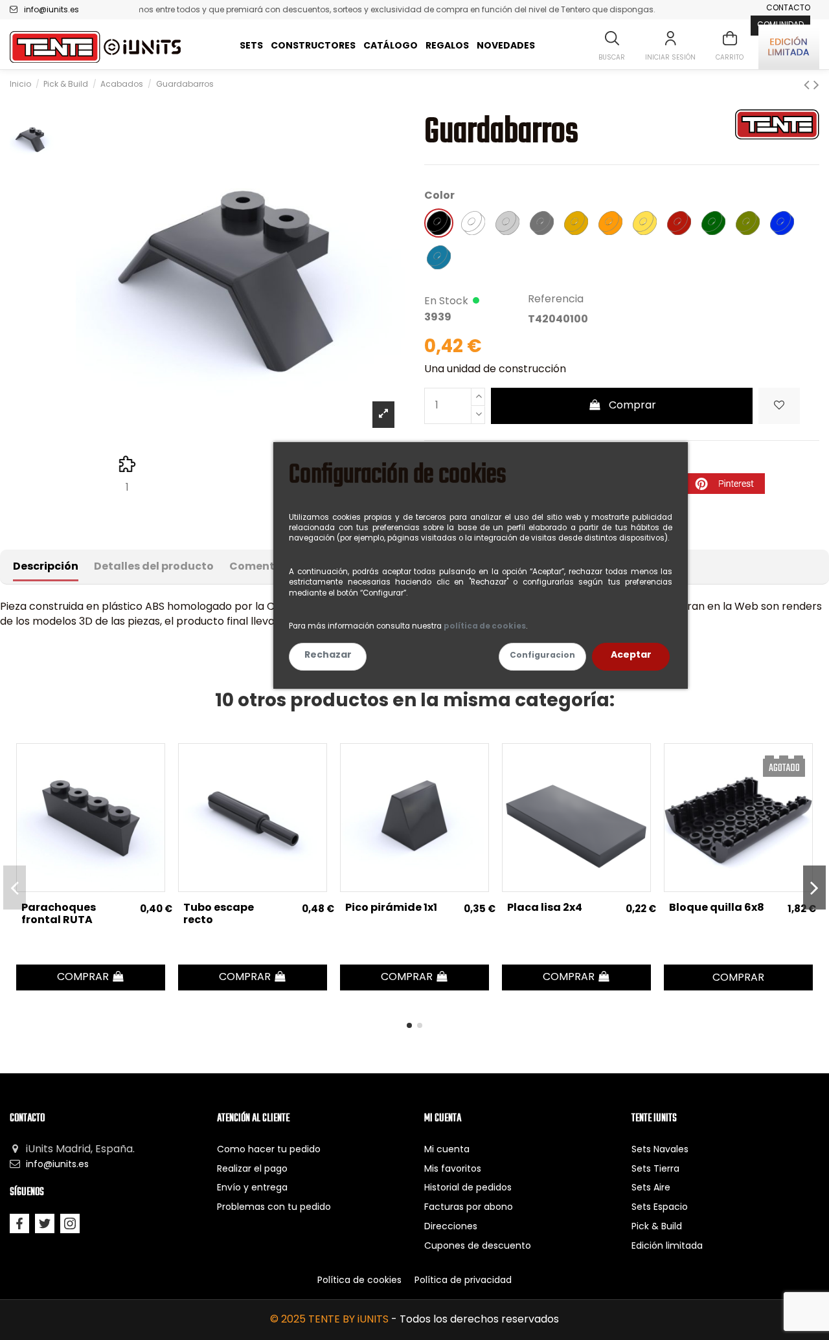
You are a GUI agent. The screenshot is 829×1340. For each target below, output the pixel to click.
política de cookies (485, 627)
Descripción (45, 567)
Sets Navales (659, 1150)
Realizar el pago (252, 1169)
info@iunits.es (51, 10)
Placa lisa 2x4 (544, 908)
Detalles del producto (154, 567)
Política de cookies (359, 1281)
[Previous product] (808, 86)
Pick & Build (656, 1227)
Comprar (632, 406)
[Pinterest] (726, 483)
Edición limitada (667, 1246)
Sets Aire (650, 1188)
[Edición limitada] (788, 47)
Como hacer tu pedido (269, 1150)
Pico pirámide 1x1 (391, 908)
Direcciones (450, 1227)
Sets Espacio (659, 1207)
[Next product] (816, 86)
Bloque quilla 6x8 (716, 908)
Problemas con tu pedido (274, 1207)
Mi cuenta (447, 1150)
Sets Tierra (655, 1169)
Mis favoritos (452, 1169)
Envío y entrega (252, 1188)
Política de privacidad (463, 1281)
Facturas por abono (468, 1207)
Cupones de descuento (477, 1246)
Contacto (788, 8)
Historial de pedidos (468, 1188)
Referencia (556, 300)
